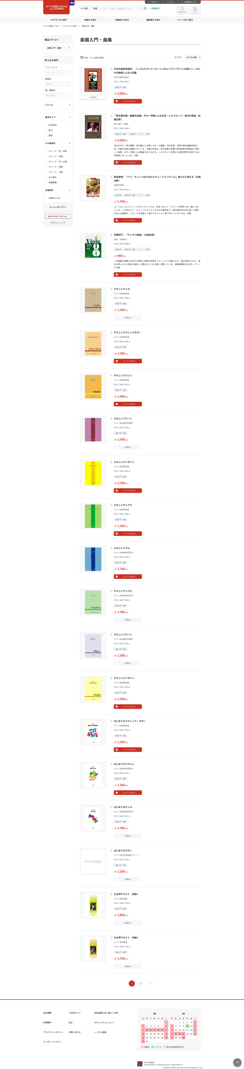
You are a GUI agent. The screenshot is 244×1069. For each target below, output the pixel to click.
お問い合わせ (75, 1032)
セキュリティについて (104, 1022)
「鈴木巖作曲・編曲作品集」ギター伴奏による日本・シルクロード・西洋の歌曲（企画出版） (157, 117)
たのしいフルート (123, 418)
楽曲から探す (90, 19)
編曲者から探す (153, 19)
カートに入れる (129, 101)
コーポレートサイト (52, 1041)
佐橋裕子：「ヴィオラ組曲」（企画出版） (135, 234)
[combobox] (121, 8)
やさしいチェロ (122, 288)
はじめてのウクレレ (124, 764)
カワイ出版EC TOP (50, 26)
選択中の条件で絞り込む (58, 216)
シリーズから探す (185, 19)
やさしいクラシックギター (127, 332)
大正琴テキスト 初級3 (126, 894)
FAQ (70, 1022)
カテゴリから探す (59, 19)
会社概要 (47, 1012)
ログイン (172, 2)
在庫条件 (49, 190)
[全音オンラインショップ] (72, 3)
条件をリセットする (57, 222)
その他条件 (50, 143)
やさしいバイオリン (125, 678)
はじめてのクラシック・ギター (130, 721)
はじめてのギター (123, 850)
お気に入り (182, 12)
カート (195, 12)
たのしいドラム (122, 548)
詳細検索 (155, 8)
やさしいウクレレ (123, 375)
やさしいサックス (123, 591)
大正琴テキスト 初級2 (126, 937)
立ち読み (93, 97)
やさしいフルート (123, 634)
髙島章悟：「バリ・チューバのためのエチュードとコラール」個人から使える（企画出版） (157, 178)
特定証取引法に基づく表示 (106, 1012)
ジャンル (49, 104)
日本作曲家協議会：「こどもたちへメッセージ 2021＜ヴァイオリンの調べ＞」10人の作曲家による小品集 (157, 70)
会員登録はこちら (190, 2)
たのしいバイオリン (124, 462)
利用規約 (47, 1022)
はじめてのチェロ (123, 807)
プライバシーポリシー (53, 1032)
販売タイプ (50, 117)
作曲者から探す (122, 19)
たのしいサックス (123, 505)
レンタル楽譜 (100, 1032)
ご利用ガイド (154, 2)
